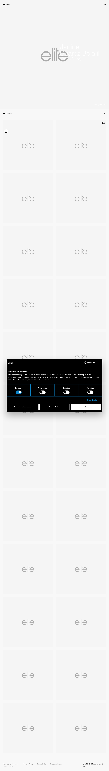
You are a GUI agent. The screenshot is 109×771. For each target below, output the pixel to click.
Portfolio (9, 114)
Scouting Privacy (56, 764)
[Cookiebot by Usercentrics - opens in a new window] (86, 363)
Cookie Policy (42, 764)
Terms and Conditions (11, 764)
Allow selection (54, 407)
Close (104, 4)
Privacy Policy (28, 764)
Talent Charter (8, 766)
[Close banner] (100, 363)
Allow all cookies (85, 407)
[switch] (42, 392)
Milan (8, 4)
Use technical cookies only (23, 407)
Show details (92, 400)
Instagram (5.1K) (100, 105)
